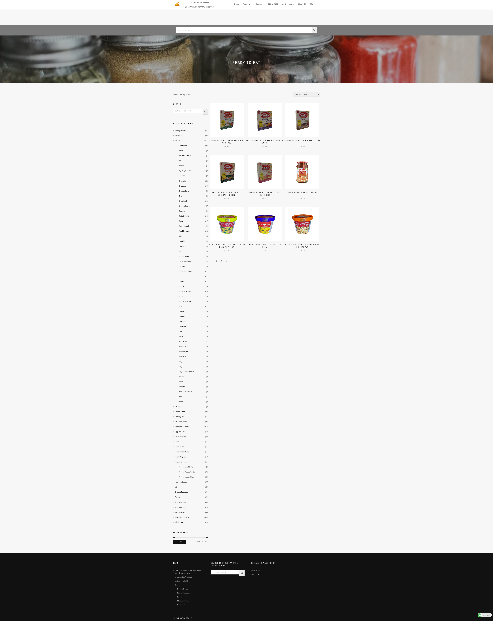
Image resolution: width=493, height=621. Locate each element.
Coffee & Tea (180, 412)
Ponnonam (183, 351)
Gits (180, 236)
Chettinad (183, 201)
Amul (181, 161)
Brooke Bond (184, 191)
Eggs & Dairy (179, 432)
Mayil (181, 296)
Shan (181, 381)
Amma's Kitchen (185, 156)
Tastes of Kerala (185, 391)
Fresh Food (179, 442)
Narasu (182, 316)
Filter (179, 542)
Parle (181, 336)
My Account (287, 4)
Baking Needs (180, 130)
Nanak (181, 311)
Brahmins (183, 181)
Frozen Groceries (181, 462)
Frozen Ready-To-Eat (187, 472)
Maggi (181, 286)
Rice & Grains (180, 512)
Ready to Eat (180, 507)
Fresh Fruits (179, 447)
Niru (180, 331)
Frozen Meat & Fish (186, 467)
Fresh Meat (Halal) (182, 452)
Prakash (182, 356)
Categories (248, 4)
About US (302, 4)
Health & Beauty (181, 482)
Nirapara (182, 326)
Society (182, 386)
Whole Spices (180, 522)
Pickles (177, 497)
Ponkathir (183, 346)
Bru (180, 196)
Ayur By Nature (185, 171)
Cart (314, 4)
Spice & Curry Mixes (182, 517)
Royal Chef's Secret (186, 371)
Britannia (182, 186)
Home (236, 4)
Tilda (181, 401)
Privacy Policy (255, 574)
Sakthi (181, 376)
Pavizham (183, 341)
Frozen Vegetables (186, 477)
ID (180, 251)
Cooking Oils (179, 417)
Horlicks (182, 241)
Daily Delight (184, 216)
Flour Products (180, 437)
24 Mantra (183, 146)
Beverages (179, 135)
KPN (180, 276)
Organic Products (181, 492)
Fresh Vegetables (181, 457)
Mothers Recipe (185, 301)
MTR (180, 306)
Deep (181, 221)
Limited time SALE (181, 581)
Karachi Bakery (185, 261)
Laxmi (181, 281)
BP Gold (182, 176)
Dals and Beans (181, 422)
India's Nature (184, 256)
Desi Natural (184, 226)
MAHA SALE (273, 4)
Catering (178, 407)
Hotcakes (182, 246)
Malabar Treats (185, 291)
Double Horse (184, 231)
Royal (181, 366)
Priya (181, 361)
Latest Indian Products (183, 577)
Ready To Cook (181, 502)
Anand (181, 166)
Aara (181, 151)
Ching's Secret (184, 206)
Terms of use (255, 570)
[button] (260, 4)
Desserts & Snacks (182, 427)
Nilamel (182, 321)
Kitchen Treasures (186, 271)
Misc (176, 487)
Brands (259, 4)
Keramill (182, 266)
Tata (181, 396)
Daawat (182, 211)
